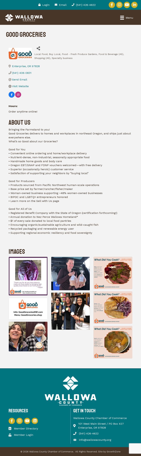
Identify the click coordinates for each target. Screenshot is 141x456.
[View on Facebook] (12, 96)
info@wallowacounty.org (95, 439)
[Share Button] (38, 48)
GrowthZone (114, 451)
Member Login (23, 434)
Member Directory (26, 428)
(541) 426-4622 (89, 433)
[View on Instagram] (18, 96)
